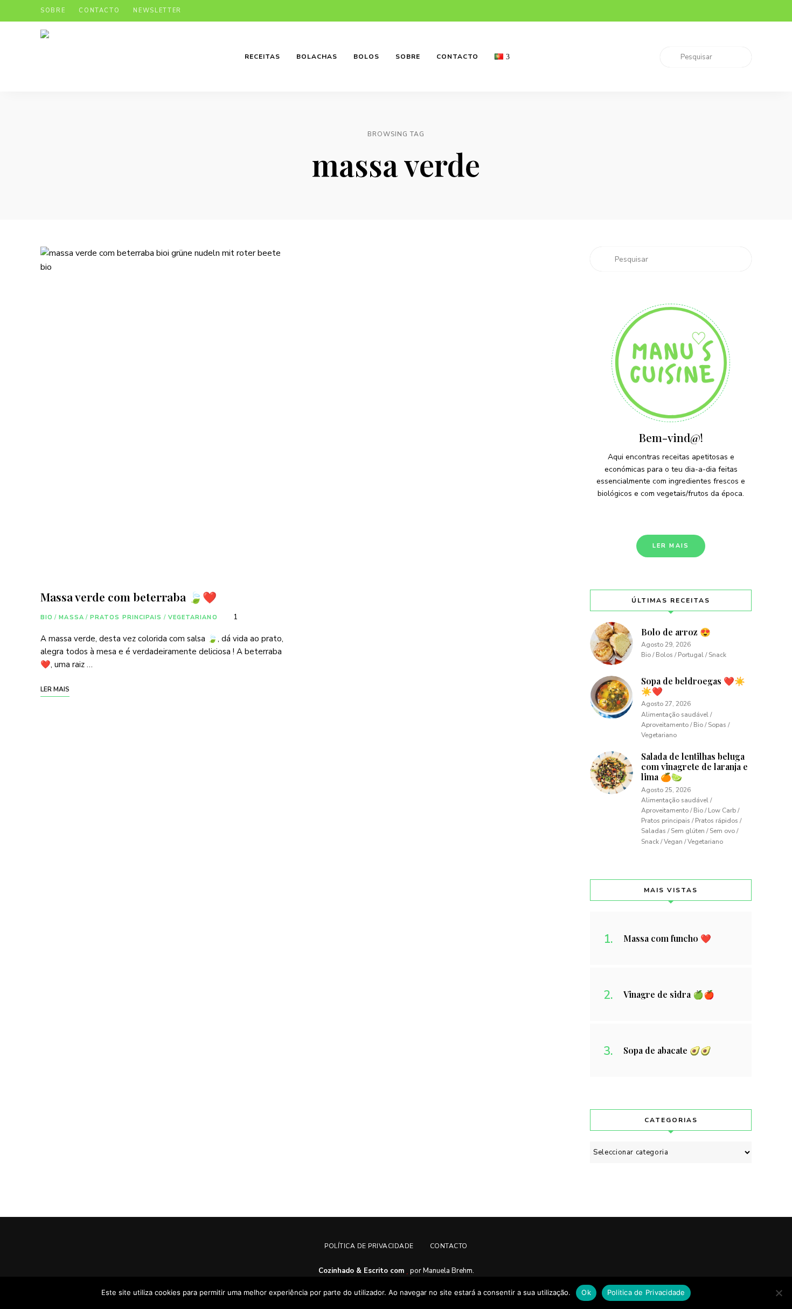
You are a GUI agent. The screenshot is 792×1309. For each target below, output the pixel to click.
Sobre (52, 10)
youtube (747, 11)
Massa (71, 617)
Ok (586, 1292)
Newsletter (157, 10)
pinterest (726, 11)
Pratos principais (126, 617)
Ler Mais (671, 546)
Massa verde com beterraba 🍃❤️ (128, 596)
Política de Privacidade (369, 1246)
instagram (704, 11)
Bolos (366, 56)
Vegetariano (193, 617)
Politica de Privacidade (646, 1292)
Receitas (262, 56)
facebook (682, 11)
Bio (46, 617)
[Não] (778, 1292)
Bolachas (316, 56)
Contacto (99, 10)
